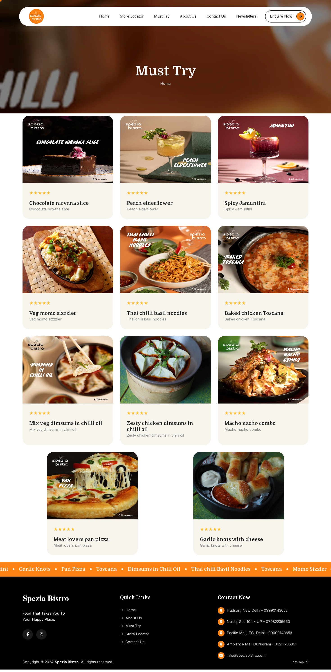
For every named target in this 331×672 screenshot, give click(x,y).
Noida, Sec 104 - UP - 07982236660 (258, 621)
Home (104, 16)
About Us (188, 16)
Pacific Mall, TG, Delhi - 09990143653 (259, 633)
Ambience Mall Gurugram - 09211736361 (262, 644)
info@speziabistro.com (246, 655)
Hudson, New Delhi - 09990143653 (257, 610)
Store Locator (132, 16)
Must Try (162, 16)
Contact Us (216, 16)
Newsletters (246, 16)
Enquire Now (281, 16)
